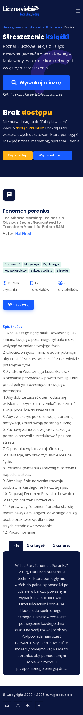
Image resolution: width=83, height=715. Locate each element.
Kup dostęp (17, 155)
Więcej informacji (53, 155)
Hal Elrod (23, 233)
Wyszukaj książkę (39, 82)
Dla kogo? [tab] (36, 545)
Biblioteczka (54, 27)
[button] (78, 11)
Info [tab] (15, 545)
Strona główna (12, 27)
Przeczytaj (20, 304)
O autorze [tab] (61, 545)
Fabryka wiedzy (34, 27)
